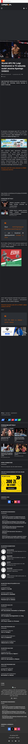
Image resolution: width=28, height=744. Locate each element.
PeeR (8, 574)
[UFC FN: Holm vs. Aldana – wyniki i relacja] (21, 448)
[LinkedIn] (9, 420)
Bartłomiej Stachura (6, 74)
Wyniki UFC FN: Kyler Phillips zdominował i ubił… (19, 439)
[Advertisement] (14, 25)
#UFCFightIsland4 (18, 227)
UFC (3, 60)
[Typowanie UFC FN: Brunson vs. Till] (7, 432)
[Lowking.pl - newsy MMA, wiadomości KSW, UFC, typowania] (6, 5)
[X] (5, 420)
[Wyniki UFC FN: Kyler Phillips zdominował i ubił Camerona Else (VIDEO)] (21, 432)
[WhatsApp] (19, 420)
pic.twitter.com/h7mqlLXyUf (13, 229)
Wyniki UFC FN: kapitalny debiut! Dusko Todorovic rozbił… (7, 454)
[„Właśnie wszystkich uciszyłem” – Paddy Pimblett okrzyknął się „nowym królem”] (5, 204)
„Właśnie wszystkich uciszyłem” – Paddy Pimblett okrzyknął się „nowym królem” (18, 204)
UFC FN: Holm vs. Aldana (6, 414)
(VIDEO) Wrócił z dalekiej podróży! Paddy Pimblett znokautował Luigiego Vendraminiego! (18, 212)
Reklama (17, 737)
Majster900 (9, 556)
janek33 (9, 562)
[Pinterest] (12, 420)
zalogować (8, 466)
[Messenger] (15, 420)
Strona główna (12, 737)
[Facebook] (2, 420)
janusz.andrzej (10, 549)
